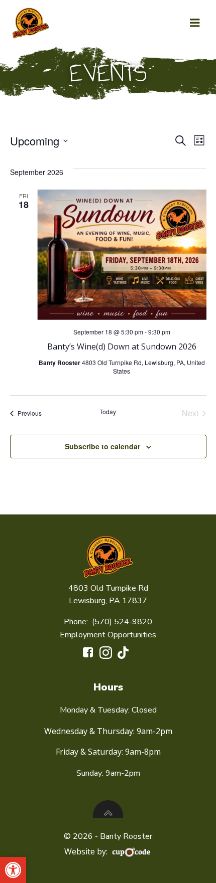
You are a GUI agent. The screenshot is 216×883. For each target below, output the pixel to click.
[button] (13, 870)
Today (107, 412)
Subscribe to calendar (102, 446)
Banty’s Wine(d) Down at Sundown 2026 (121, 346)
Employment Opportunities (108, 634)
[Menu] (194, 23)
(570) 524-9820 (122, 621)
